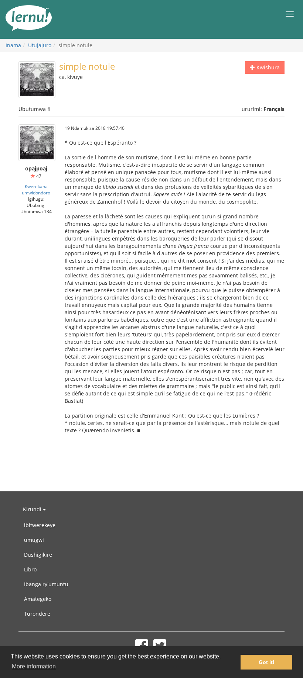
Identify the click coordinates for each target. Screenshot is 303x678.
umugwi (34, 539)
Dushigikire (38, 554)
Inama (13, 45)
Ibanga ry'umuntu (46, 584)
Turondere (37, 613)
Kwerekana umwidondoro (36, 189)
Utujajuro (39, 45)
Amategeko (37, 598)
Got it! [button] (267, 662)
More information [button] (34, 666)
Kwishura (267, 67)
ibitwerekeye (39, 525)
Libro (30, 569)
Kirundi (33, 509)
